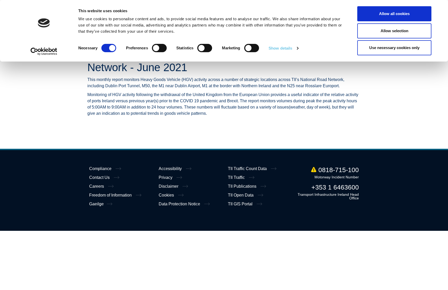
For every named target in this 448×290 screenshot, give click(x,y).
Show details (280, 48)
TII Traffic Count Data (248, 168)
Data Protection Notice (180, 204)
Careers (97, 186)
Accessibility (171, 168)
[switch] (159, 48)
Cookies (167, 195)
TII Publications (242, 186)
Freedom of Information (111, 195)
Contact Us (100, 177)
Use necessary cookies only (394, 47)
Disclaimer (169, 186)
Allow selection (394, 31)
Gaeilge (96, 204)
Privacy (166, 177)
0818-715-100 (338, 169)
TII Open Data (241, 195)
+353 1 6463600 (335, 187)
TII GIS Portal (241, 204)
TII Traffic (237, 177)
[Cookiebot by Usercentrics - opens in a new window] (44, 51)
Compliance (101, 168)
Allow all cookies (394, 13)
